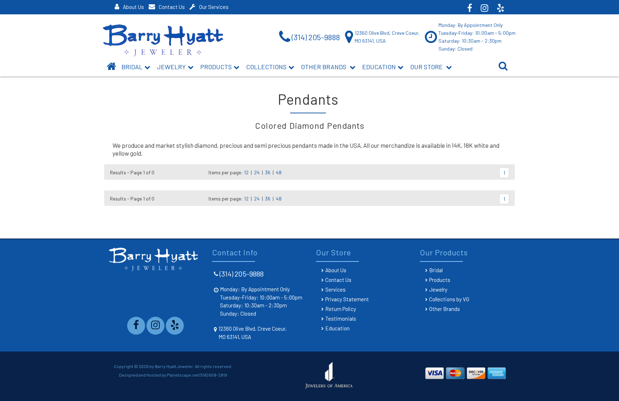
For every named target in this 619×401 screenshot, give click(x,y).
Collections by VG (449, 299)
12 (246, 172)
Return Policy (340, 309)
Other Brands (324, 67)
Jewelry (171, 67)
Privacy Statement (347, 299)
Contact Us (172, 7)
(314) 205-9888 (242, 273)
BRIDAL (132, 67)
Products (216, 67)
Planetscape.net (183, 374)
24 (257, 172)
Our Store (427, 67)
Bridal (436, 270)
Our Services (214, 7)
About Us (133, 7)
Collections (266, 67)
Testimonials (340, 318)
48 (279, 172)
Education (379, 67)
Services (335, 289)
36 (267, 172)
